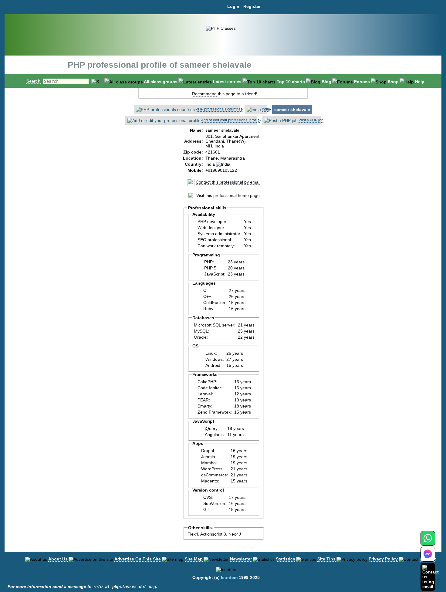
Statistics (285, 558)
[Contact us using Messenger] (427, 557)
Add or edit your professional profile (230, 120)
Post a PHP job (311, 120)
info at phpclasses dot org (124, 586)
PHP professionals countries (219, 109)
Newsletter (241, 558)
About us (58, 558)
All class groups (160, 81)
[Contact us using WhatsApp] (428, 541)
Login (233, 6)
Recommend (204, 93)
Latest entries (227, 81)
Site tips (326, 558)
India (266, 109)
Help (419, 81)
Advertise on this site (137, 558)
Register (252, 6)
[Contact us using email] (430, 576)
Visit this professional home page (228, 195)
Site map (194, 558)
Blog (326, 81)
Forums (362, 81)
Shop (393, 81)
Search (33, 81)
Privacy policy (383, 558)
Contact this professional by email (228, 182)
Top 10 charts (291, 81)
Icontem (229, 577)
